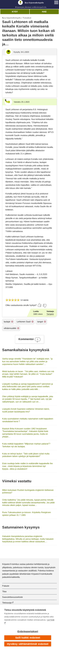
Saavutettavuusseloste (12, 597)
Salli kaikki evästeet (27, 637)
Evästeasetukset (27, 631)
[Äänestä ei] (44, 306)
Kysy (15, 11)
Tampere (50, 314)
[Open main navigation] (56, 2)
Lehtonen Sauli (24, 321)
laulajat (7, 321)
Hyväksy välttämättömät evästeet (27, 644)
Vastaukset (27, 17)
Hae (44, 11)
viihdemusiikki (10, 328)
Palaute (5, 586)
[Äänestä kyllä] (40, 305)
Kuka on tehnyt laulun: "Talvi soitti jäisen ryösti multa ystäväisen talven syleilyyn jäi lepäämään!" (25, 455)
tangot (40, 321)
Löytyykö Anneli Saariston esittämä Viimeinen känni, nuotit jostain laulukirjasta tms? (26, 410)
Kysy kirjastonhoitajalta (11, 17)
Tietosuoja (6, 602)
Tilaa (4, 591)
